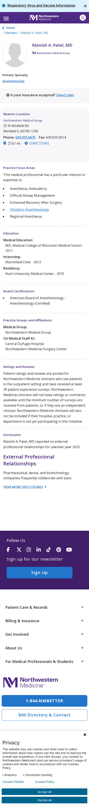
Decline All (45, 800)
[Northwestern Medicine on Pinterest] (61, 550)
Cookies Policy (44, 781)
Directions (39, 143)
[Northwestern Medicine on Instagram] (31, 550)
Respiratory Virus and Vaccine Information (41, 5)
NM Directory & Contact (44, 715)
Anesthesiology (13, 81)
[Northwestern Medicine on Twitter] (21, 550)
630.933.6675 (25, 137)
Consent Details (13, 781)
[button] (5, 17)
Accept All (44, 792)
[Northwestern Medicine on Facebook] (12, 550)
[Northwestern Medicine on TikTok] (51, 550)
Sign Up (39, 572)
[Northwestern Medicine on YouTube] (71, 550)
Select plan (65, 95)
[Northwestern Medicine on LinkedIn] (41, 550)
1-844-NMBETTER (44, 701)
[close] (85, 6)
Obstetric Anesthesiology (29, 209)
